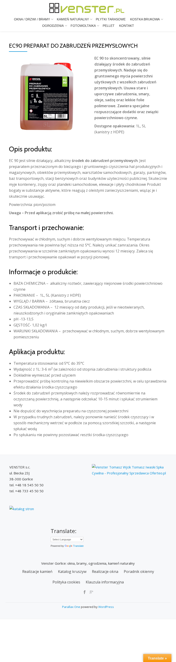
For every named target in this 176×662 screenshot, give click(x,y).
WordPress (106, 607)
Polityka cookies (66, 582)
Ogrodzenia (53, 25)
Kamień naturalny (73, 19)
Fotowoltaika (83, 25)
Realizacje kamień (37, 571)
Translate (78, 545)
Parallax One (71, 607)
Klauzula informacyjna (105, 582)
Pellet (109, 25)
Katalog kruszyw (72, 571)
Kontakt (126, 25)
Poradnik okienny (139, 571)
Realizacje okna (105, 571)
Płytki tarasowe (111, 19)
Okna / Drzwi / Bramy (32, 19)
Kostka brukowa (145, 19)
